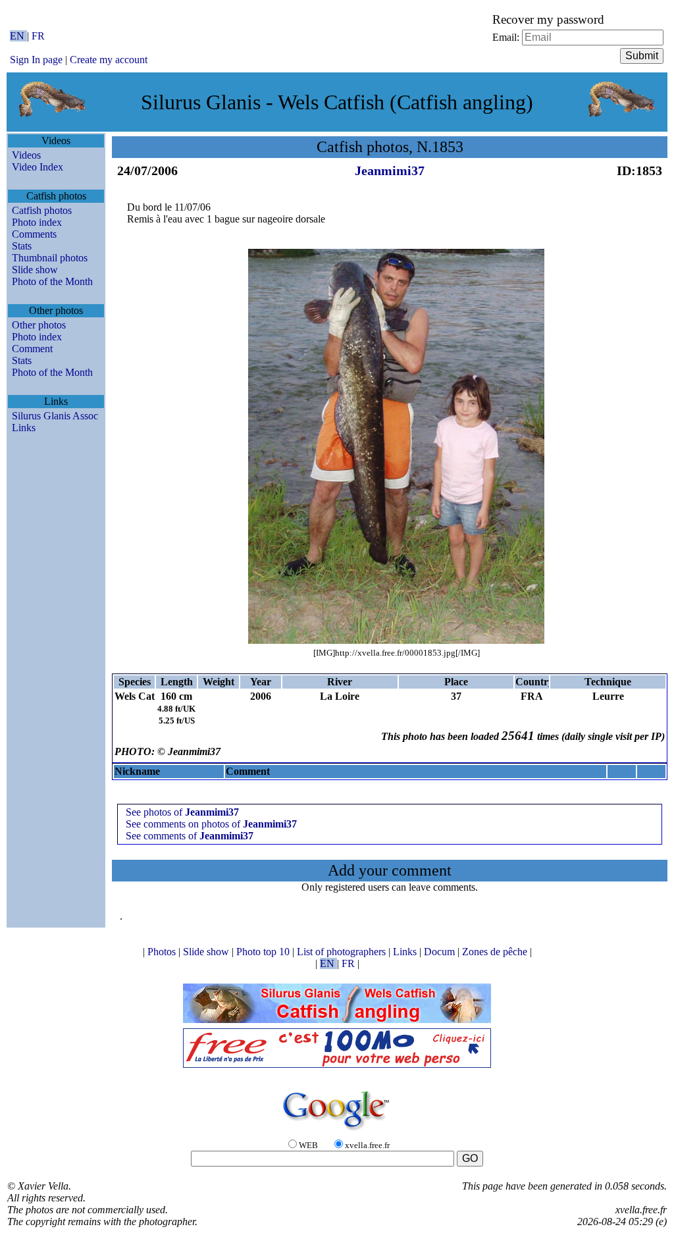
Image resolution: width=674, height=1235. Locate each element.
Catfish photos (42, 210)
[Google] (337, 1131)
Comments (34, 234)
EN (18, 35)
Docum (440, 951)
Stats (22, 245)
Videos (26, 155)
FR (38, 35)
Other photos (39, 324)
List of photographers (342, 951)
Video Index (37, 166)
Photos (162, 951)
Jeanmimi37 (390, 170)
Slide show (35, 269)
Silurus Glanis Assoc (55, 415)
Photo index (37, 222)
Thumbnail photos (50, 257)
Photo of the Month (52, 281)
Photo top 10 (264, 951)
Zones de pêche (496, 951)
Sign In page (36, 59)
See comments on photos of (211, 823)
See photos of (182, 812)
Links (24, 427)
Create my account (108, 59)
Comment (32, 348)
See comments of (189, 835)
